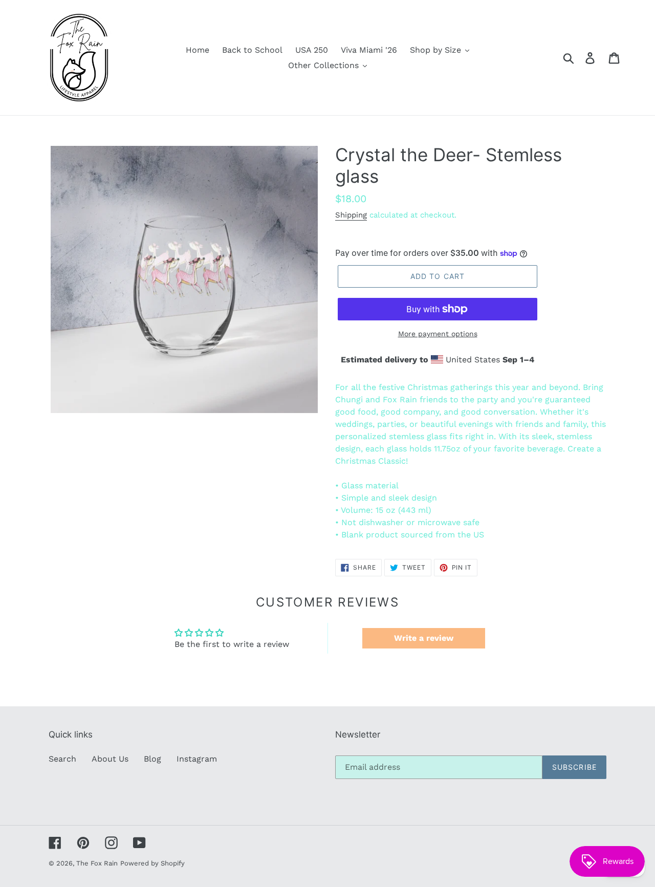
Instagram (197, 759)
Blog (152, 759)
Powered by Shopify (152, 863)
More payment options (437, 334)
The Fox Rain (97, 863)
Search (62, 759)
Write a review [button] (423, 638)
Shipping (351, 215)
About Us (110, 759)
